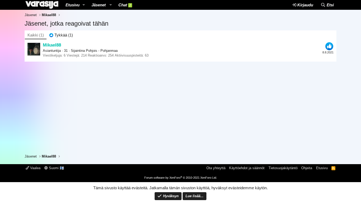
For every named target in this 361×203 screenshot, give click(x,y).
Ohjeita (306, 168)
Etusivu (73, 5)
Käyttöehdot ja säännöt (247, 168)
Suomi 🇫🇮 (56, 168)
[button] (83, 5)
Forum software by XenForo (180, 177)
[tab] (61, 35)
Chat (124, 5)
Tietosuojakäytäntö (283, 168)
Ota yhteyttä (215, 168)
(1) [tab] (35, 35)
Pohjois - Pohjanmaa (102, 51)
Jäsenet (98, 5)
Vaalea (34, 168)
